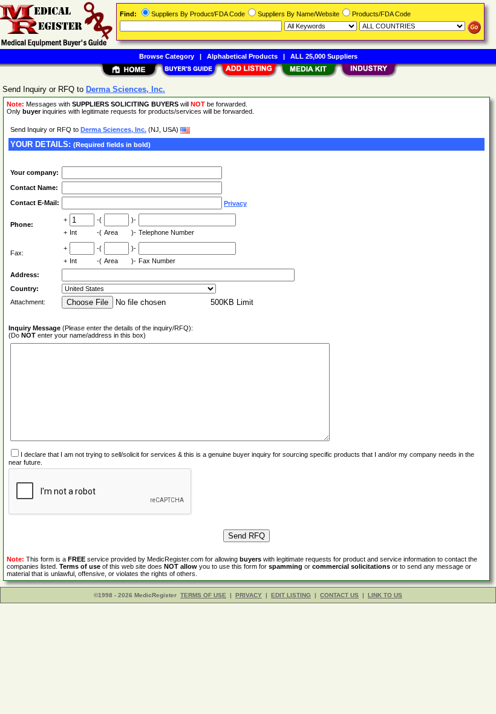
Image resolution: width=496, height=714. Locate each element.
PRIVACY (248, 595)
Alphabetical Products (242, 56)
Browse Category (166, 56)
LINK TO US (385, 595)
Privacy (235, 203)
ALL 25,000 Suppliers (323, 56)
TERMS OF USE (203, 595)
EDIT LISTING (291, 595)
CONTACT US (339, 595)
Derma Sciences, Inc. (113, 129)
